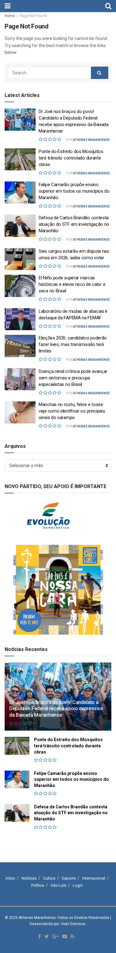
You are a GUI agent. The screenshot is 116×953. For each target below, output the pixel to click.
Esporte (69, 878)
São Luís (58, 885)
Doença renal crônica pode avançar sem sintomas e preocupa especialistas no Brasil (73, 378)
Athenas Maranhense (91, 140)
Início (10, 878)
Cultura (49, 878)
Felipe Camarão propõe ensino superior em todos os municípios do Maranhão (74, 191)
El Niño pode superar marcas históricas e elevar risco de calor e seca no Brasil (72, 284)
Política (37, 885)
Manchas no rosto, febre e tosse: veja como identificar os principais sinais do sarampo (72, 411)
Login (78, 885)
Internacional (93, 878)
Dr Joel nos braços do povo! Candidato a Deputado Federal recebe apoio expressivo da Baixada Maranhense (56, 708)
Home (10, 16)
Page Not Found (33, 16)
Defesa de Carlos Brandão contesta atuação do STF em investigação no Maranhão (74, 224)
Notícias (29, 878)
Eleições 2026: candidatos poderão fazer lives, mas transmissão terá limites (73, 344)
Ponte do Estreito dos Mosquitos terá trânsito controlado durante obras (71, 158)
